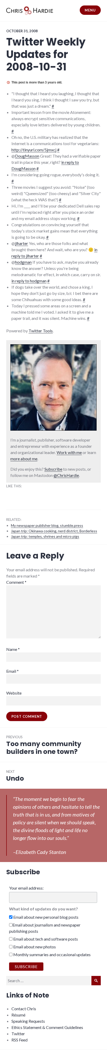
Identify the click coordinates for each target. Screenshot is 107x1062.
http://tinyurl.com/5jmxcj (33, 149)
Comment (16, 582)
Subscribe (53, 469)
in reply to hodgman (28, 280)
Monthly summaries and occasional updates (51, 954)
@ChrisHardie (66, 475)
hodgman (23, 262)
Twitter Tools (41, 330)
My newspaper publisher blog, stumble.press (47, 525)
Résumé (18, 1014)
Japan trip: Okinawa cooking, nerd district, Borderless (54, 531)
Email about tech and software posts (45, 938)
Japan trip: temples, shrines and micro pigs (45, 536)
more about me (23, 458)
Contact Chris (23, 1008)
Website (14, 692)
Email (12, 671)
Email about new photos (34, 946)
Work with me (69, 452)
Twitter (18, 1033)
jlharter (21, 243)
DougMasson (27, 155)
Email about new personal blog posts (45, 917)
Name (13, 649)
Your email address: (26, 887)
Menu (90, 10)
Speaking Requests (28, 1021)
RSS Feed (19, 1039)
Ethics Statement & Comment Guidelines (47, 1027)
